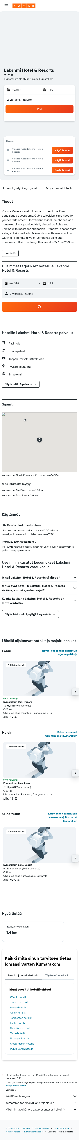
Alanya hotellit (18, 1007)
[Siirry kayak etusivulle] (23, 6)
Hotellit (26, 1128)
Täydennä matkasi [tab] (56, 975)
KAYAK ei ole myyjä (18, 1096)
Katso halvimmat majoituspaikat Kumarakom (61, 733)
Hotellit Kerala (13, 1131)
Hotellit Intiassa (61, 1128)
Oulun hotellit (18, 1012)
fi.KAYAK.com (12, 1128)
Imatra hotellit (18, 1023)
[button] (6, 6)
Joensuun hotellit (19, 1002)
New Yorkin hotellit (20, 1028)
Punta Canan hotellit (21, 1048)
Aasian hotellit (42, 1128)
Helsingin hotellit (19, 1038)
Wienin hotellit (18, 997)
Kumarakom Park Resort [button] (17, 702)
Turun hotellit (17, 1033)
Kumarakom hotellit (33, 1131)
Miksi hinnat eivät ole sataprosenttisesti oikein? (35, 1109)
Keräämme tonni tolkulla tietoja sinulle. (30, 1103)
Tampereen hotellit (21, 1017)
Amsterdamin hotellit (22, 1043)
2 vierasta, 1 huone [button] (19, 99)
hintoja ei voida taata (16, 1085)
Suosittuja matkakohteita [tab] (23, 975)
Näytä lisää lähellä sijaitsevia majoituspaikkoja (59, 652)
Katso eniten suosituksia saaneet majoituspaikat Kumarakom (62, 817)
